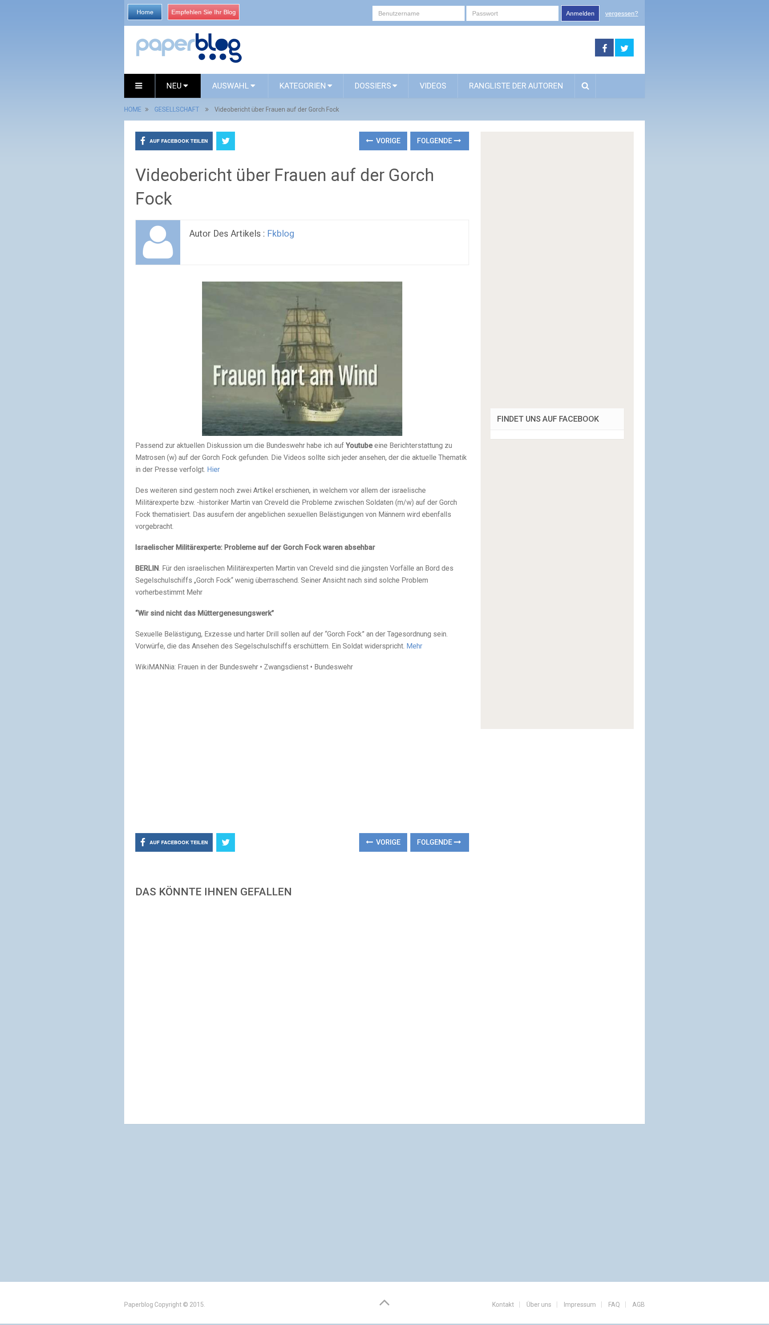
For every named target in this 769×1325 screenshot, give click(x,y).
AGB (638, 1304)
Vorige (387, 141)
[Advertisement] (419, 48)
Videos (433, 85)
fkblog (280, 233)
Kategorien (302, 85)
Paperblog (138, 1304)
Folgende (435, 141)
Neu (174, 85)
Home (145, 12)
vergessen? (621, 13)
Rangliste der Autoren (516, 85)
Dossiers (373, 85)
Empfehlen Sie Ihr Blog (203, 12)
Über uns (538, 1304)
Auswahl (231, 85)
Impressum (580, 1304)
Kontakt (503, 1304)
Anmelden (580, 13)
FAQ (614, 1304)
